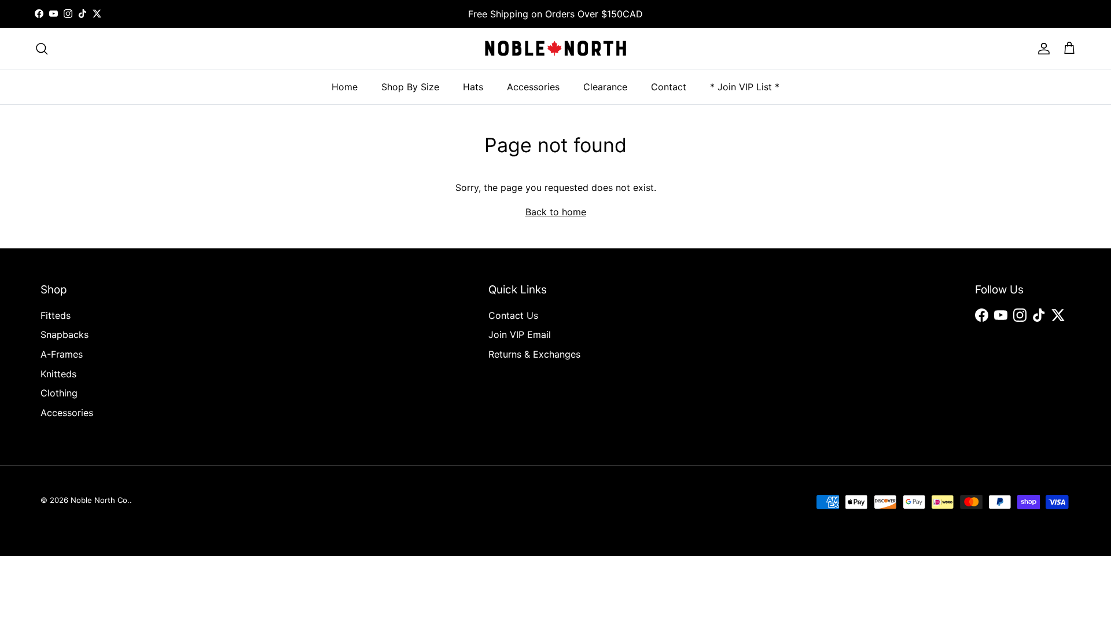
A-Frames (62, 354)
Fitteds (56, 315)
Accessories (533, 87)
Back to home (555, 212)
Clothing (59, 393)
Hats (473, 87)
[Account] (1041, 49)
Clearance (605, 87)
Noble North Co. (100, 500)
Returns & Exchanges (534, 354)
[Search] (42, 49)
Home (345, 87)
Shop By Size (410, 87)
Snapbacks (65, 334)
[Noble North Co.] (555, 48)
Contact (668, 87)
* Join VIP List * (744, 87)
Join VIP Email (519, 334)
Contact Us (513, 315)
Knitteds (58, 374)
